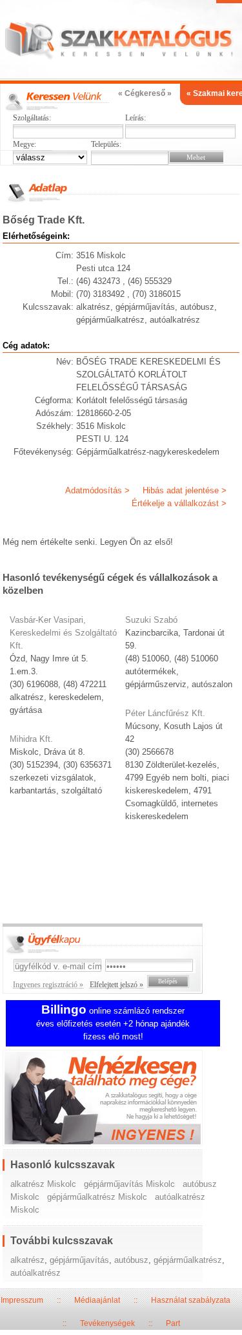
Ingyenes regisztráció (121, 1100)
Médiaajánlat (97, 1300)
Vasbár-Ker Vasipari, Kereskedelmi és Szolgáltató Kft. (63, 632)
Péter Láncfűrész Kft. (165, 713)
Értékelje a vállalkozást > (179, 503)
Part (173, 1323)
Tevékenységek (107, 1323)
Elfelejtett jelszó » (116, 984)
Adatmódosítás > (97, 490)
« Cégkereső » (145, 93)
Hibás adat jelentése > (185, 490)
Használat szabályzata (190, 1300)
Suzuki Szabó (151, 620)
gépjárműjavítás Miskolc (129, 1184)
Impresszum (22, 1300)
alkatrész (27, 1260)
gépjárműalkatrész (188, 1260)
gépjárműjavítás (79, 1260)
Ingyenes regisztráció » (48, 984)
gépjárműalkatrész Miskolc (97, 1197)
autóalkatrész (35, 1273)
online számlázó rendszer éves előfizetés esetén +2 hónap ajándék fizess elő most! (113, 1023)
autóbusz (131, 1260)
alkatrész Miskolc (43, 1184)
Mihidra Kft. (31, 739)
